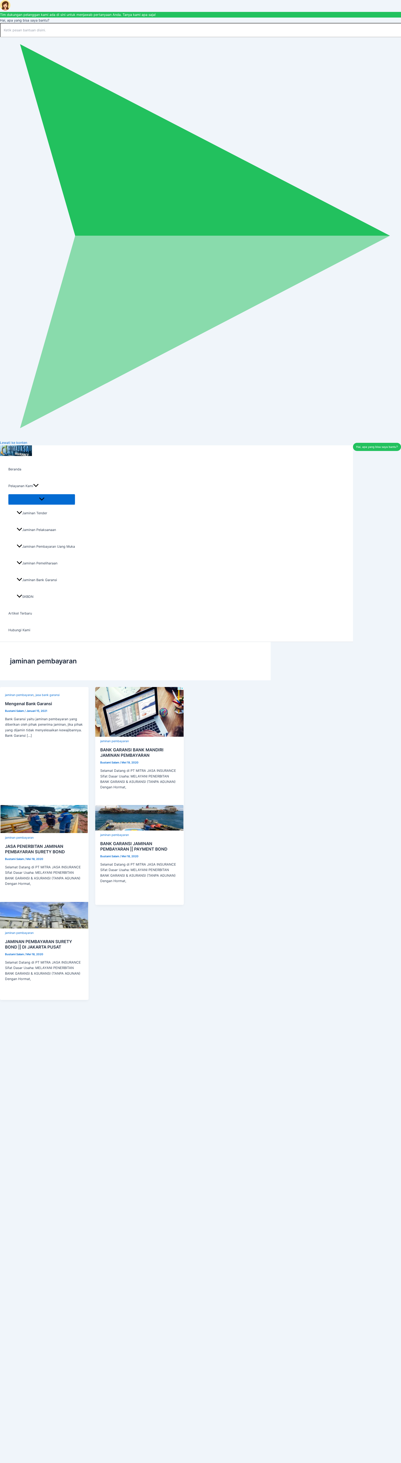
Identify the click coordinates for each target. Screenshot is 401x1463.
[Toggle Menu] (41, 499)
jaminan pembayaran (19, 695)
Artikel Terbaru (20, 613)
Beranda (14, 469)
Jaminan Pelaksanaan (39, 530)
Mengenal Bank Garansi (28, 703)
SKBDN (27, 596)
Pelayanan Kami (20, 486)
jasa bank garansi (48, 695)
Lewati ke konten (13, 443)
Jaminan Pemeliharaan (39, 563)
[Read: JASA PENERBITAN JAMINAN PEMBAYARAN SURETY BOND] (44, 832)
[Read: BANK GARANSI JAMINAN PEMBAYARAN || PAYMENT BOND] (139, 829)
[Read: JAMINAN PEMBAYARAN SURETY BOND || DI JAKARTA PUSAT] (44, 927)
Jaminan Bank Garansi (39, 580)
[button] (36, 486)
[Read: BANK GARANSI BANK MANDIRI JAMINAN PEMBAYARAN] (139, 735)
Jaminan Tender (34, 513)
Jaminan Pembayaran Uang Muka (48, 546)
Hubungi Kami (19, 630)
